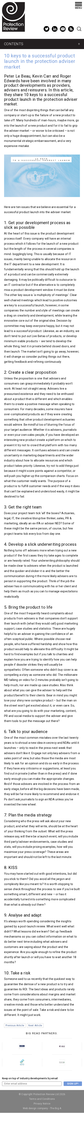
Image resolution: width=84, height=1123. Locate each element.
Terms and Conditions (42, 1099)
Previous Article (15, 1025)
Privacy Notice (42, 1103)
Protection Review (13, 17)
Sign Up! (72, 1083)
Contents (13, 44)
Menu (78, 8)
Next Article (35, 1025)
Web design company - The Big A (42, 1108)
